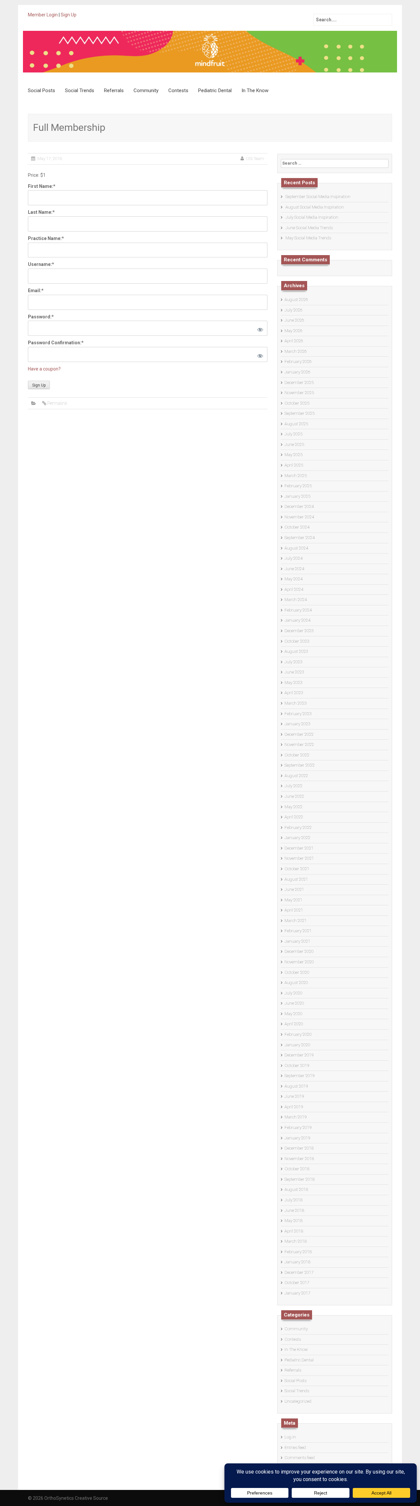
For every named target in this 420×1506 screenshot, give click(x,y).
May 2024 (293, 578)
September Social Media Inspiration (317, 196)
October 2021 (296, 868)
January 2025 (297, 496)
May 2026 (293, 330)
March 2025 (295, 475)
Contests (178, 90)
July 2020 (293, 993)
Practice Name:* (46, 238)
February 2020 (298, 1034)
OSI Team (255, 158)
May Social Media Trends (308, 237)
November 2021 (299, 858)
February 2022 (298, 827)
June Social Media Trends (309, 227)
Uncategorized (297, 1401)
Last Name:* (41, 212)
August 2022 (296, 775)
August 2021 (296, 879)
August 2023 (296, 651)
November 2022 (299, 744)
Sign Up (68, 14)
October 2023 (296, 641)
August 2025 (296, 423)
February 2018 (298, 1251)
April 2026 (293, 340)
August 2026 (296, 299)
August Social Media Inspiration (314, 207)
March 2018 (295, 1241)
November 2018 (299, 1158)
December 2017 (299, 1272)
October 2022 (296, 755)
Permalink (57, 403)
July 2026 (293, 310)
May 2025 (293, 454)
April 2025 (293, 465)
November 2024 (299, 516)
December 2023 (299, 630)
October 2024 (296, 527)
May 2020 (293, 1013)
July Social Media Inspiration (311, 217)
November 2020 (299, 961)
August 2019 (296, 1086)
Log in (290, 1437)
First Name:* (41, 186)
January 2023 (297, 723)
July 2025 (293, 434)
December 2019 (299, 1055)
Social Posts (41, 90)
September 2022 (299, 765)
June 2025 (294, 444)
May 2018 (293, 1220)
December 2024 (299, 506)
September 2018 (299, 1179)
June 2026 (294, 320)
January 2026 (297, 372)
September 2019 (299, 1075)
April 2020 (293, 1023)
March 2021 (295, 920)
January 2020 (297, 1044)
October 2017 (296, 1282)
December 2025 (299, 382)
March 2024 (295, 599)
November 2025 (299, 392)
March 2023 (295, 703)
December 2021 (299, 848)
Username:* (41, 264)
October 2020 (296, 972)
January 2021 (297, 941)
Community (146, 90)
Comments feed (299, 1457)
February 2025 (298, 485)
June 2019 (294, 1096)
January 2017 (297, 1293)
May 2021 (293, 899)
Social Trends (79, 90)
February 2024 (298, 610)
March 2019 (295, 1116)
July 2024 (293, 558)
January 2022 (297, 837)
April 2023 (293, 692)
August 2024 (296, 548)
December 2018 (299, 1148)
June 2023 (294, 672)
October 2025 (296, 403)
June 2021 (294, 889)
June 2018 (294, 1210)
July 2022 (293, 785)
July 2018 (293, 1199)
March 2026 (295, 351)
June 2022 (294, 796)
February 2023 (298, 713)
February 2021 (298, 930)
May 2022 (293, 806)
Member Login (43, 14)
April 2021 (293, 910)
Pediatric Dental (215, 90)
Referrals (114, 90)
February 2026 (298, 361)
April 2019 (293, 1106)
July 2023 (293, 661)
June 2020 (294, 1003)
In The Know (255, 90)
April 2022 (293, 816)
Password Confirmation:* (56, 342)
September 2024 (299, 537)
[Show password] (258, 328)
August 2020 (296, 982)
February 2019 (298, 1127)
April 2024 (293, 589)
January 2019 (297, 1137)
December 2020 (299, 951)
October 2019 (296, 1065)
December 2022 (299, 734)
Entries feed (295, 1447)
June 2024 (294, 568)
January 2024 (297, 620)
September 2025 (299, 413)
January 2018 (297, 1261)
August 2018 (296, 1189)
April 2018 (293, 1231)
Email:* (36, 290)
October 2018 (296, 1168)
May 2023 (293, 682)
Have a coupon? (44, 368)
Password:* (41, 316)
